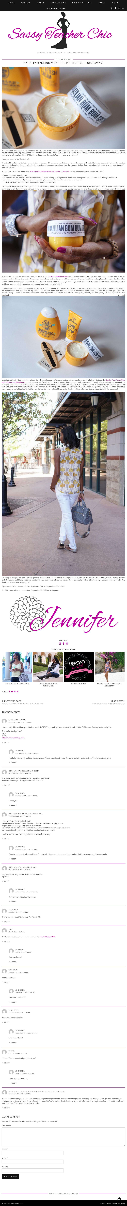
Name (5, 1149)
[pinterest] (119, 8)
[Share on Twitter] (12, 692)
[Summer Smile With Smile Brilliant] (110, 667)
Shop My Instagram (82, 3)
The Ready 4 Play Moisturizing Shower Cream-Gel (49, 171)
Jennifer (20, 751)
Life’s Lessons (58, 3)
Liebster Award (79, 684)
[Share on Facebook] (9, 692)
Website (5, 1167)
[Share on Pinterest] (15, 692)
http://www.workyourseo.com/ (25, 813)
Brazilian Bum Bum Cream (58, 276)
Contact (25, 3)
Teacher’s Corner (56, 8)
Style (102, 3)
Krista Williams (17, 720)
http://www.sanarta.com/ (22, 867)
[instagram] (112, 8)
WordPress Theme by (113, 1203)
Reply (7, 743)
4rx (11, 929)
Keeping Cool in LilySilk (17, 684)
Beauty (40, 3)
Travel (114, 3)
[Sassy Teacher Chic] (63, 25)
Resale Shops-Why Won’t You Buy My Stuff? (22, 702)
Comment (6, 1126)
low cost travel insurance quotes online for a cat (37, 1091)
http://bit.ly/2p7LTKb (47, 937)
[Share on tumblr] (18, 692)
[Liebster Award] (79, 667)
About (12, 3)
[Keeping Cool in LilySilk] (17, 667)
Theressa (14, 1010)
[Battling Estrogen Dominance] (48, 667)
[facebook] (115, 8)
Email (4, 1158)
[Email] (123, 8)
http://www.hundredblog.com (13, 738)
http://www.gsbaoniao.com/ (24, 771)
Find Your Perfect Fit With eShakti (108, 702)
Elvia (12, 1051)
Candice (13, 970)
